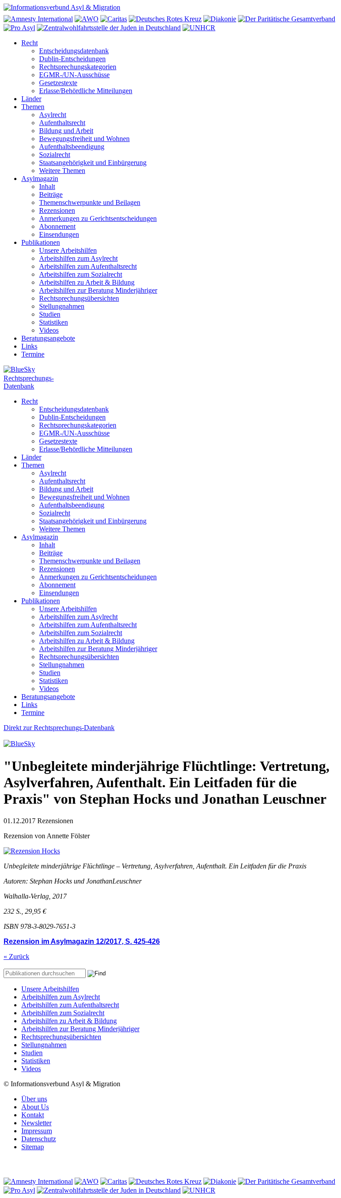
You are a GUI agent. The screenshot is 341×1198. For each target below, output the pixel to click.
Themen (32, 106)
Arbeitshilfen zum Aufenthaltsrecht (88, 266)
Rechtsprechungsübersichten (79, 298)
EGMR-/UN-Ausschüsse (74, 75)
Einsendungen (59, 234)
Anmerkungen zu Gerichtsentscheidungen (98, 218)
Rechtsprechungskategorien (77, 67)
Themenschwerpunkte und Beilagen (89, 202)
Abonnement (57, 226)
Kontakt (32, 1115)
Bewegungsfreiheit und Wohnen (84, 138)
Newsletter (36, 1123)
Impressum (36, 1131)
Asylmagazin (39, 178)
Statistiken (53, 322)
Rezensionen (57, 210)
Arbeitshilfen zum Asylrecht (78, 258)
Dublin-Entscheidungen (72, 59)
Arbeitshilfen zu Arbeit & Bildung (87, 282)
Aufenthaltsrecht (62, 122)
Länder (31, 98)
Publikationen (40, 242)
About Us (35, 1107)
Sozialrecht (54, 154)
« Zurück (16, 956)
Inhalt (47, 186)
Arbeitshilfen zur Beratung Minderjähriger (98, 290)
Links (29, 346)
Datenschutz (38, 1139)
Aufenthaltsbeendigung (71, 146)
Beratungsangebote (48, 338)
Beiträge (51, 194)
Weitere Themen (62, 170)
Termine (32, 354)
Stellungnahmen (61, 306)
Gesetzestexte (58, 82)
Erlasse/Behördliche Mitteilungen (85, 90)
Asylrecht (52, 114)
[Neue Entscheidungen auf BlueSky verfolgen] (170, 369)
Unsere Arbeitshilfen (68, 250)
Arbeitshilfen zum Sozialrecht (80, 274)
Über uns (34, 1099)
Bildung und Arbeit (66, 130)
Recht (29, 43)
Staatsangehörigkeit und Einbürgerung (93, 162)
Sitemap (32, 1147)
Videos (49, 330)
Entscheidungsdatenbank (74, 51)
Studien (49, 314)
